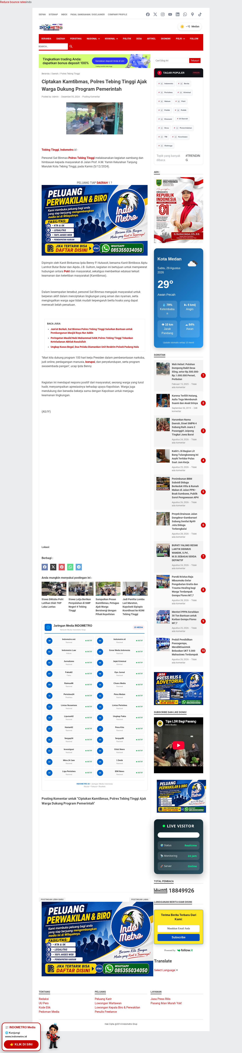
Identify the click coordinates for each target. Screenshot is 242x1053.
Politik (127, 38)
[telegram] (79, 567)
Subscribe (178, 937)
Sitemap (53, 14)
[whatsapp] (70, 567)
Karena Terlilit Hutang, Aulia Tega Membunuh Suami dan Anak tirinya (185, 399)
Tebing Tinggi (50, 149)
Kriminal (110, 38)
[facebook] (45, 567)
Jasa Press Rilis (160, 999)
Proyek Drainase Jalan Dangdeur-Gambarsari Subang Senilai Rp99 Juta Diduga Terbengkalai (184, 521)
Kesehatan (181, 137)
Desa (139, 38)
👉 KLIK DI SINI (21, 1044)
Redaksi (44, 999)
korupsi (90, 362)
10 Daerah (183, 119)
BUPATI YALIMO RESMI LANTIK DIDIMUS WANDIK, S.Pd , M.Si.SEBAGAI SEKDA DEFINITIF (185, 553)
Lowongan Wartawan (108, 1003)
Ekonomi (166, 38)
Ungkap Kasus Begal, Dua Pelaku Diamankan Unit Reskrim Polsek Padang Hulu (95, 346)
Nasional (92, 38)
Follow (194, 38)
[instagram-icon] (162, 15)
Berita (185, 83)
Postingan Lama (139, 899)
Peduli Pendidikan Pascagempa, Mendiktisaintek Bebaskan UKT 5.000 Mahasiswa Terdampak (185, 647)
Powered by (170, 950)
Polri (179, 38)
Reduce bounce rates (13, 2)
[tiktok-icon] (200, 15)
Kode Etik (44, 1007)
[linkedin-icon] (177, 15)
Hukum (165, 101)
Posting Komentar (91, 97)
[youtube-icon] (170, 15)
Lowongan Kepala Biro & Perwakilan (117, 1007)
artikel (151, 38)
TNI (164, 137)
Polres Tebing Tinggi (81, 158)
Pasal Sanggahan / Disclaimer (88, 14)
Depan (42, 14)
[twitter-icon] (155, 15)
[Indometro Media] (51, 27)
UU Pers (44, 1003)
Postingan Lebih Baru (52, 899)
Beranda (46, 38)
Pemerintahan (184, 128)
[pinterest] (62, 567)
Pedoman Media (49, 1011)
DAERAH (102, 182)
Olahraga (166, 146)
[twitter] (53, 567)
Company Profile (117, 14)
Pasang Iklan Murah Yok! (166, 1003)
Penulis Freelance (106, 1011)
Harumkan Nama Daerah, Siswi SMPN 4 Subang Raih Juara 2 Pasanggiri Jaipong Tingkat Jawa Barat (184, 427)
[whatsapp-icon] (185, 15)
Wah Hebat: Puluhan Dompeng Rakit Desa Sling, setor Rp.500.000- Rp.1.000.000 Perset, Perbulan (185, 372)
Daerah (61, 38)
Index (64, 14)
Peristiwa (75, 38)
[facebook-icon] (148, 15)
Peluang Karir (103, 999)
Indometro (67, 149)
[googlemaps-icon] (192, 15)
